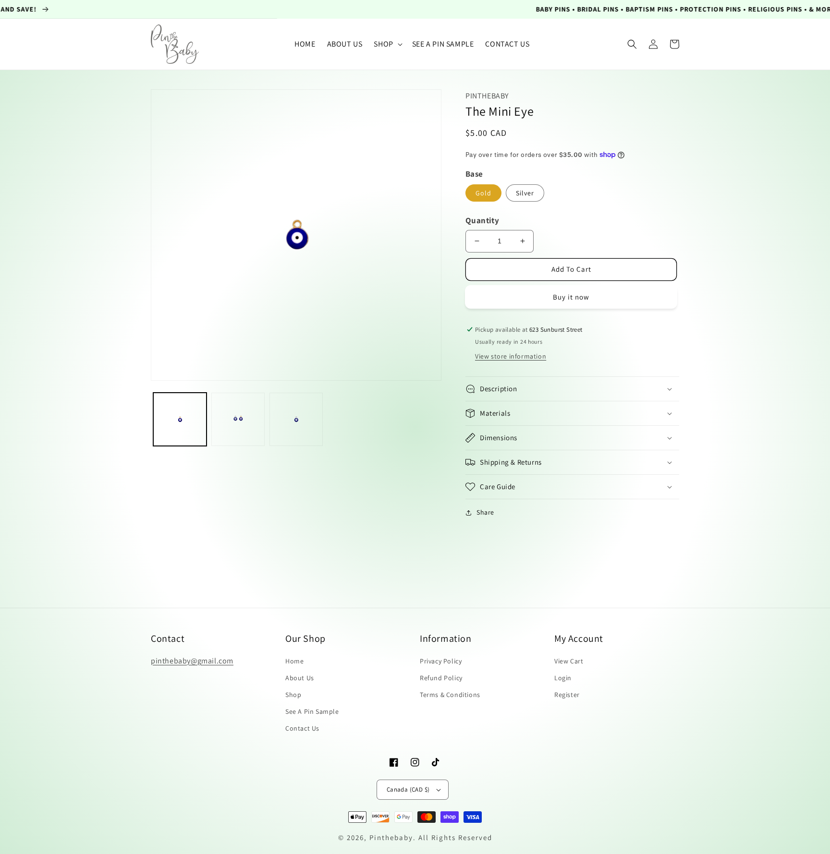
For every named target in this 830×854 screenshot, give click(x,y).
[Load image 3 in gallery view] (296, 419)
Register (567, 694)
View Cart (568, 661)
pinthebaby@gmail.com (192, 661)
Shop (293, 694)
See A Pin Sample (312, 711)
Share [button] (485, 512)
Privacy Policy (441, 661)
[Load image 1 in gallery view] (180, 419)
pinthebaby (391, 837)
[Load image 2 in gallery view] (238, 419)
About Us (299, 678)
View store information (510, 356)
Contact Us (302, 728)
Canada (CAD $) (408, 789)
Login (563, 678)
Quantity (482, 220)
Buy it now (571, 296)
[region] (415, 9)
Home (294, 661)
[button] (387, 44)
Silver (525, 193)
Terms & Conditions (450, 694)
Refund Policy (441, 678)
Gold (483, 193)
